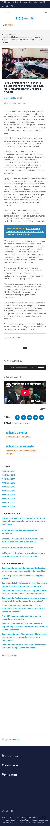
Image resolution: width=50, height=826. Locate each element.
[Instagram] (12, 6)
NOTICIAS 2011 (8, 479)
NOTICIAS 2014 (8, 491)
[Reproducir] (7, 367)
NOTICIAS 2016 (8, 498)
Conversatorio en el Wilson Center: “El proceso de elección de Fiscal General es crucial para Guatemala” (25, 637)
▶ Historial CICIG (9, 34)
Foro (27, 423)
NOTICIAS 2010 (8, 475)
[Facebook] (15, 6)
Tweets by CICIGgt (9, 655)
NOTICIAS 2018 (8, 506)
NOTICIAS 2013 (8, 487)
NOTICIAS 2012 (8, 483)
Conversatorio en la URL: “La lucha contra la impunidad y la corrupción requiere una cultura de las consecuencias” (25, 626)
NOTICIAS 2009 (8, 471)
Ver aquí (28, 820)
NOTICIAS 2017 (8, 502)
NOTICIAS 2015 (8, 494)
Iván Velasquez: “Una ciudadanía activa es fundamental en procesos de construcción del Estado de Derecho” (23, 608)
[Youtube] (7, 6)
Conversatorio (18, 423)
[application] (25, 367)
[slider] (41, 367)
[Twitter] (3, 6)
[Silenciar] (35, 367)
